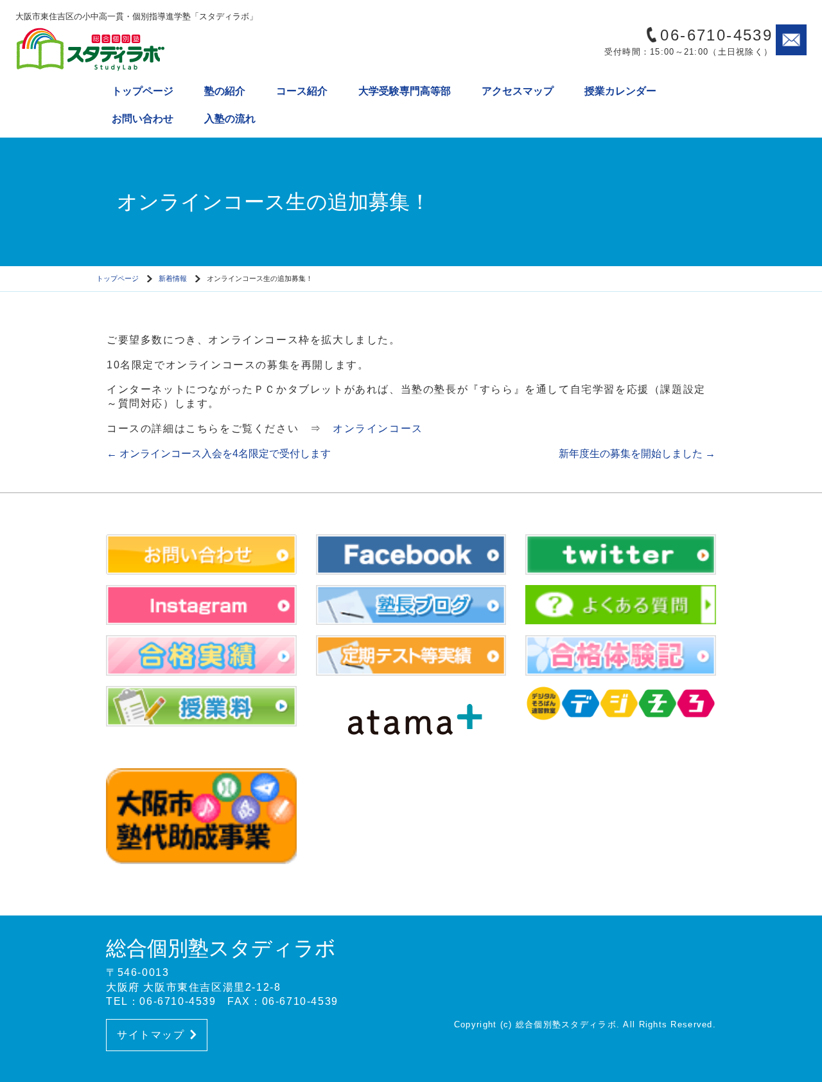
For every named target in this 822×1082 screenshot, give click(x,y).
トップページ (142, 91)
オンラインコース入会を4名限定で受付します (219, 453)
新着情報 (173, 278)
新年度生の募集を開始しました (637, 453)
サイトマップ (151, 1034)
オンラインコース (378, 428)
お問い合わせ (142, 118)
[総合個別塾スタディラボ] (124, 48)
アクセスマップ (518, 91)
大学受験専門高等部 (404, 91)
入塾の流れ (230, 118)
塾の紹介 (224, 91)
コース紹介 (302, 91)
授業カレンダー (620, 91)
